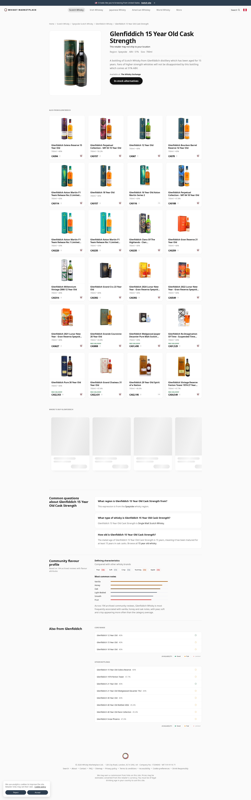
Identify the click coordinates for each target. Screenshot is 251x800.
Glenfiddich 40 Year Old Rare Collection (114, 712)
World (163, 9)
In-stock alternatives (126, 80)
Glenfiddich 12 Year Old (107, 635)
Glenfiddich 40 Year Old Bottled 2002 (113, 705)
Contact (83, 768)
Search (66, 768)
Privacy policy (111, 768)
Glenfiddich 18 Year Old (107, 649)
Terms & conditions (128, 768)
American (141, 9)
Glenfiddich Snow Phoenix (108, 719)
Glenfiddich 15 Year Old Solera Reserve (114, 669)
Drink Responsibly (180, 768)
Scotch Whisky (63, 24)
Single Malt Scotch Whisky (151, 523)
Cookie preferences (161, 768)
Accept (37, 792)
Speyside (129, 506)
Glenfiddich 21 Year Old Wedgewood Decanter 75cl (119, 691)
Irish (96, 9)
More (179, 9)
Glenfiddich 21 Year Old (107, 684)
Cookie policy (40, 787)
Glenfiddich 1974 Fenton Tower (110, 677)
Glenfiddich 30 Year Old (107, 698)
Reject (15, 792)
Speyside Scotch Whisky (82, 24)
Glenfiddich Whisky (104, 24)
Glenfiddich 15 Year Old (107, 642)
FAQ (91, 768)
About (74, 768)
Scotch (76, 9)
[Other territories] (245, 10)
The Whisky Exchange (131, 74)
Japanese (117, 9)
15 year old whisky (147, 543)
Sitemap (98, 768)
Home (51, 24)
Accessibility (144, 768)
